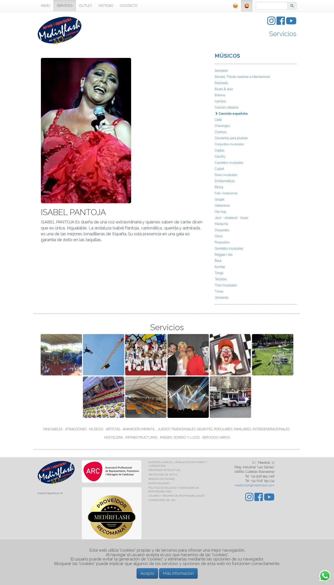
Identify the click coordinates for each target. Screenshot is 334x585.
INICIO (45, 5)
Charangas (222, 126)
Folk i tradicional (226, 193)
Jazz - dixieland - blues (231, 218)
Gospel (219, 199)
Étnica (219, 187)
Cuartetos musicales (229, 162)
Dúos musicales (226, 175)
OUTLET (85, 5)
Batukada (221, 83)
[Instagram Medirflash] (272, 23)
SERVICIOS (64, 5)
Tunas (219, 291)
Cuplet (219, 169)
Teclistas (221, 279)
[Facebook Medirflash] (281, 23)
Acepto (147, 573)
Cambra (220, 101)
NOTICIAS (106, 5)
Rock (218, 261)
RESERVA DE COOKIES (161, 479)
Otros (218, 236)
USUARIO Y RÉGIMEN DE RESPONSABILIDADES (176, 495)
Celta (218, 119)
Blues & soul (224, 89)
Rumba (220, 267)
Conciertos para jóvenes (231, 138)
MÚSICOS (227, 55)
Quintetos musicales (229, 248)
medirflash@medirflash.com (254, 485)
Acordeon (221, 70)
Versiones (221, 297)
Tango (219, 273)
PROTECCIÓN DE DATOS (162, 474)
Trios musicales (226, 285)
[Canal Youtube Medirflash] (291, 23)
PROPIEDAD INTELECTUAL (164, 470)
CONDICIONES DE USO (161, 500)
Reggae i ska (223, 254)
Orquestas (222, 230)
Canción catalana (226, 107)
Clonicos (221, 132)
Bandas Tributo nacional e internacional (242, 77)
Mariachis (221, 224)
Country (220, 156)
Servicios (283, 34)
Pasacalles (222, 242)
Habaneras (222, 205)
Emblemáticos (225, 181)
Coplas (219, 150)
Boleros (220, 95)
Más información (178, 573)
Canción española (233, 113)
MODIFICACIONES (159, 483)
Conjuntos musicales (229, 144)
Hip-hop (220, 211)
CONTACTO (128, 5)
